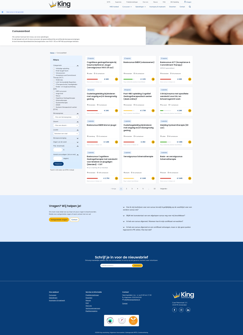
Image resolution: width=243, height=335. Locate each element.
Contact (182, 7)
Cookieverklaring (143, 332)
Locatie (55, 130)
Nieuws (155, 2)
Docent (55, 121)
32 (155, 189)
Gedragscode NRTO (131, 332)
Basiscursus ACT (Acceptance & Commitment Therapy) (175, 63)
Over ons (145, 2)
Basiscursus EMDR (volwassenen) (138, 62)
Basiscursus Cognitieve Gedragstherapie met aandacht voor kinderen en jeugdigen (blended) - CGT (102, 160)
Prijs (54, 146)
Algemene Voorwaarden (117, 332)
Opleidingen (139, 7)
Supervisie (118, 2)
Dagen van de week (60, 142)
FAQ (164, 2)
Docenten (172, 7)
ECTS (108, 2)
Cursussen (126, 7)
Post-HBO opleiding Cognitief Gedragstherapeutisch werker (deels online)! (137, 96)
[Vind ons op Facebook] (174, 310)
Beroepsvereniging (59, 138)
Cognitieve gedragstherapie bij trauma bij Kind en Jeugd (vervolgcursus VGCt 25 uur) (101, 65)
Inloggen (188, 2)
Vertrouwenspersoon (93, 308)
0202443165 (137, 297)
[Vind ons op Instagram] (181, 310)
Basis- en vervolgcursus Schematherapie (171, 157)
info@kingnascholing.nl (132, 300)
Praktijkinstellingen (132, 2)
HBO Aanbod (114, 7)
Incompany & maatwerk (157, 7)
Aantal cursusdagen (60, 154)
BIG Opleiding (175, 2)
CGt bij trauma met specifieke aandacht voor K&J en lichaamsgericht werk (174, 96)
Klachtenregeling (91, 311)
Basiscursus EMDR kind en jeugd (101, 125)
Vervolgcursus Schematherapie (138, 156)
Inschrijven (137, 265)
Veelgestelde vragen (59, 219)
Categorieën (57, 65)
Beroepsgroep (58, 113)
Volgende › (163, 189)
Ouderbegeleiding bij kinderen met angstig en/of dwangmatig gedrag (102, 96)
